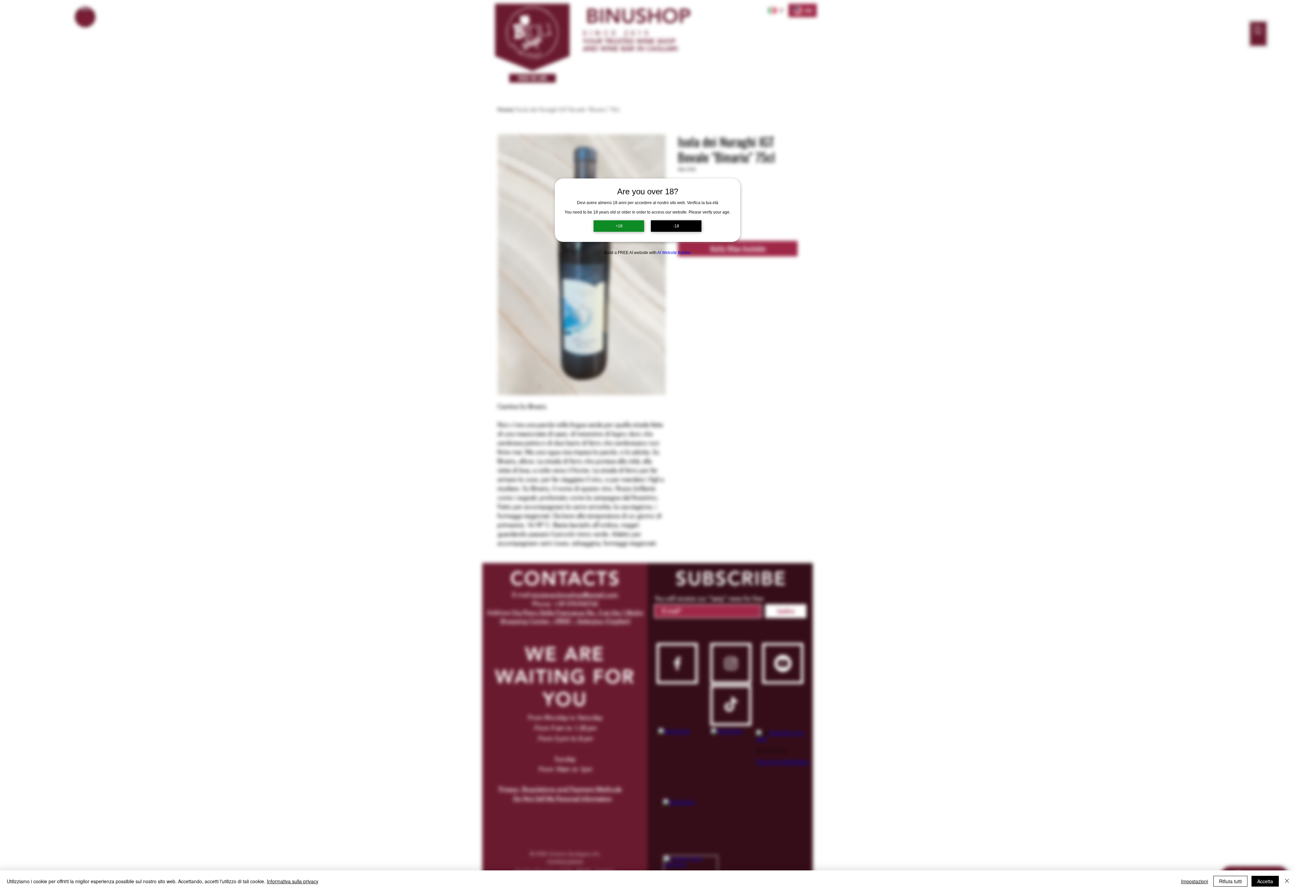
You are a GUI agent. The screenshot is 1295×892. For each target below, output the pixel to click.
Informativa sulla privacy (292, 881)
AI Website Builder (674, 252)
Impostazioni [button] (1194, 881)
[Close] (1287, 881)
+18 (619, 226)
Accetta (1265, 881)
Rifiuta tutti (1230, 881)
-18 (676, 226)
